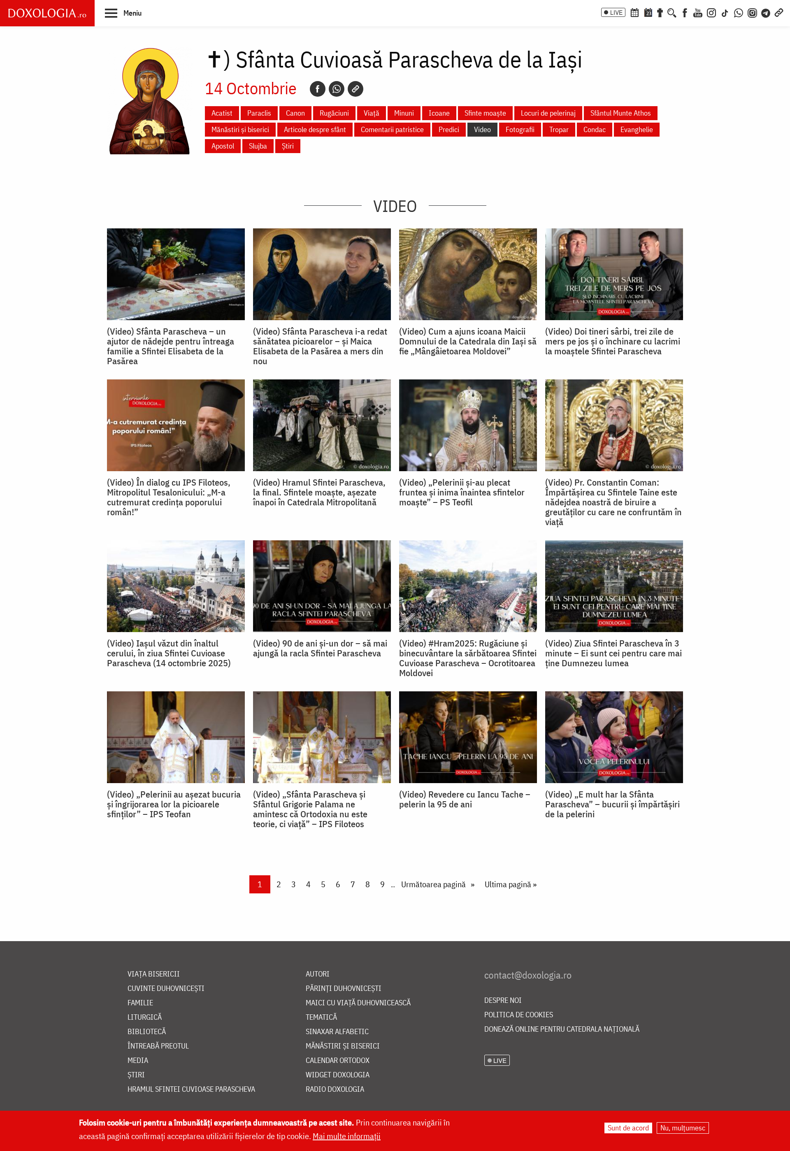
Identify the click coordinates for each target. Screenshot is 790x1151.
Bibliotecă (147, 1032)
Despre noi (503, 1000)
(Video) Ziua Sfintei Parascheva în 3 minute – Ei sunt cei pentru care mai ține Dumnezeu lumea (613, 653)
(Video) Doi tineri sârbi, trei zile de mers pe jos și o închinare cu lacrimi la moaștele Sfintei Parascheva (612, 341)
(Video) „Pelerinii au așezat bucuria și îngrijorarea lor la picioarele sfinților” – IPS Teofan (174, 804)
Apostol (222, 146)
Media (138, 1060)
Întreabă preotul (158, 1046)
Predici (449, 129)
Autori (318, 974)
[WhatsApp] (738, 11)
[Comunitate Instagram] (752, 11)
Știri (288, 146)
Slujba (258, 146)
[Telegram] (766, 11)
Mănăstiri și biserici (240, 129)
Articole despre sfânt (315, 129)
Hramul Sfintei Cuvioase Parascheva (191, 1089)
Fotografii (520, 129)
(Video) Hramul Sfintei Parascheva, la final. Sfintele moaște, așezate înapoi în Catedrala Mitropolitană (319, 492)
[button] (123, 12)
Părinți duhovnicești (343, 988)
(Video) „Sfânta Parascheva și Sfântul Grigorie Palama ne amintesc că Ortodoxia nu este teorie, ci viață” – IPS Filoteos (310, 809)
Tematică (321, 1017)
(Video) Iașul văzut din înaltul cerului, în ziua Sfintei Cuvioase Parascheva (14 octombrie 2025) (169, 653)
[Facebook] (685, 11)
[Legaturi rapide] (779, 12)
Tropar (559, 129)
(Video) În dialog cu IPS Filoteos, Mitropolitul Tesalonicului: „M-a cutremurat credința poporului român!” (168, 497)
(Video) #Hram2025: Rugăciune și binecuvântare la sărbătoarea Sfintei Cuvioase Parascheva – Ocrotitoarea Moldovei (468, 658)
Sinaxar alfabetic (337, 1032)
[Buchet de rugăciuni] (660, 11)
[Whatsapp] (336, 89)
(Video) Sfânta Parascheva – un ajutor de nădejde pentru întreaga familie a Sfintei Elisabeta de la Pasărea (170, 346)
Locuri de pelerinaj (548, 113)
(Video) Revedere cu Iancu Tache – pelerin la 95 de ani (464, 799)
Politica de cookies (518, 1015)
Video (482, 129)
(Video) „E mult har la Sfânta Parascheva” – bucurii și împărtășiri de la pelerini (612, 804)
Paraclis (259, 113)
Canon (295, 113)
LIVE (616, 12)
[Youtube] (698, 11)
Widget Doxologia (337, 1075)
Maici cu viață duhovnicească (358, 1003)
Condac (594, 129)
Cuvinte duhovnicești (166, 988)
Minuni (404, 113)
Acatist (221, 113)
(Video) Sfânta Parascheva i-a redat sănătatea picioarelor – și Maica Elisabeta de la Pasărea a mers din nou (320, 346)
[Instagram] (711, 11)
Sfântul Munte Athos (620, 113)
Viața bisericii (154, 974)
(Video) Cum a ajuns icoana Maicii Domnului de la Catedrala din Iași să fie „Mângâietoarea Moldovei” (468, 341)
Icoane (439, 113)
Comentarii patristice (392, 129)
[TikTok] (725, 11)
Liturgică (145, 1017)
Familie (140, 1003)
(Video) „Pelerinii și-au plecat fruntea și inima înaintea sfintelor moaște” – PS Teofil (462, 492)
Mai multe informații (347, 1136)
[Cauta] (672, 12)
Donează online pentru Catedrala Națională (561, 1029)
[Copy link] (355, 89)
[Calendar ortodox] (634, 11)
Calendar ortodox (337, 1060)
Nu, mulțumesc (682, 1127)
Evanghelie (636, 129)
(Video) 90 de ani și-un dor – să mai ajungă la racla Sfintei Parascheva (320, 648)
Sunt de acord (628, 1127)
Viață (371, 113)
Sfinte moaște (485, 113)
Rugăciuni (334, 113)
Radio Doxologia (335, 1089)
